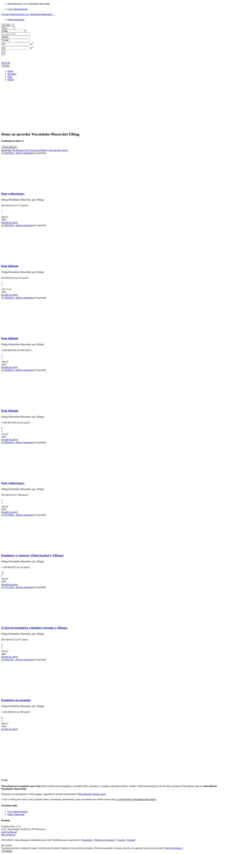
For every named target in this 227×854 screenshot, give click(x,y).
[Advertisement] (94, 105)
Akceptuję (6, 851)
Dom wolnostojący (13, 193)
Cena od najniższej (38, 150)
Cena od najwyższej (58, 150)
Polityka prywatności (104, 840)
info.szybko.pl (8, 834)
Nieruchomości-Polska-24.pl (91, 794)
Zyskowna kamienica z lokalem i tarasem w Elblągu (34, 627)
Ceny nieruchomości (17, 9)
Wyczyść (5, 62)
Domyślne (6, 150)
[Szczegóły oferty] (17, 153)
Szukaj (5, 66)
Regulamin (87, 840)
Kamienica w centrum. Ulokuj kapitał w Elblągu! (32, 555)
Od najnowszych (20, 150)
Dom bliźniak (9, 266)
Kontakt (131, 840)
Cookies (121, 840)
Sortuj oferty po (9, 147)
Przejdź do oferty (9, 222)
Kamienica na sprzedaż (16, 700)
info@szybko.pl (9, 832)
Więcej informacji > (173, 848)
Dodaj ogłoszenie (15, 814)
